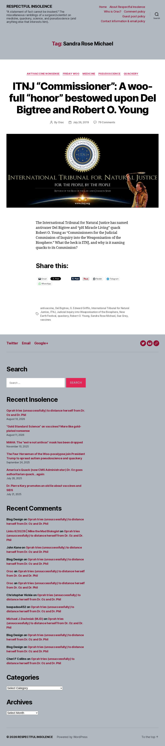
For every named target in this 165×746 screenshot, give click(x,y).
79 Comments (106, 122)
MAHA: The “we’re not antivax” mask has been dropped (44, 442)
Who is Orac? (112, 11)
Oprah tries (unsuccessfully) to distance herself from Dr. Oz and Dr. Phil (44, 536)
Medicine (88, 73)
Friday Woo (71, 73)
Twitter (12, 343)
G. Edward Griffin (80, 308)
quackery (63, 315)
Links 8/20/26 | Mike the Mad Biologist (32, 531)
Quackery (131, 73)
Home (103, 7)
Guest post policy (133, 16)
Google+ (41, 343)
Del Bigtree (62, 308)
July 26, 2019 (81, 122)
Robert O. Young (79, 315)
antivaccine (47, 308)
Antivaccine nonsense (43, 73)
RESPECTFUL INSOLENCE (29, 6)
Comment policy (134, 11)
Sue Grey (122, 315)
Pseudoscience (109, 73)
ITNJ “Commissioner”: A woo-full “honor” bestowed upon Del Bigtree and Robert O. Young (82, 98)
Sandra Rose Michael (103, 315)
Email (26, 343)
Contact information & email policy (123, 21)
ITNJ (53, 312)
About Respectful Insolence (127, 7)
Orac (61, 122)
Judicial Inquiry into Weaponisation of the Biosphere (87, 312)
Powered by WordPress (72, 737)
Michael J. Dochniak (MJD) (24, 618)
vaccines (45, 319)
